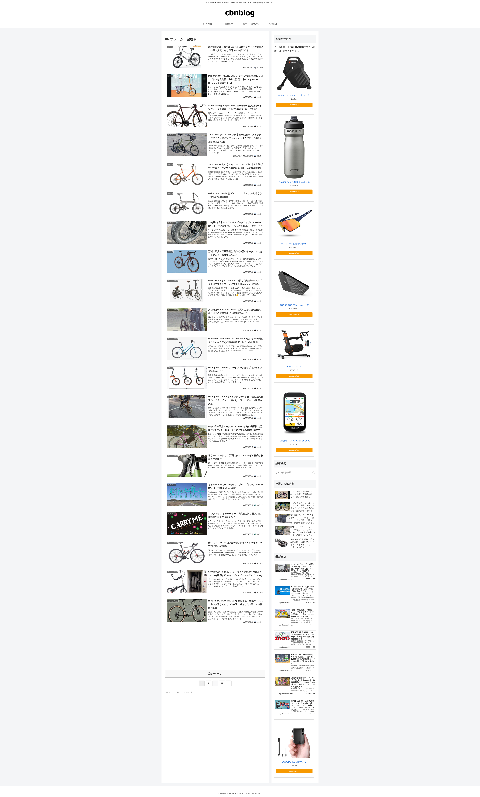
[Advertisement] (215, 649)
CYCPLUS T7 (294, 366)
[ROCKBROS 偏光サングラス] (294, 221)
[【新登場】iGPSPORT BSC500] (294, 412)
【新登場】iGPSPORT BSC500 (294, 440)
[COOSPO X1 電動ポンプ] (294, 739)
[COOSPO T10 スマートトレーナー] (294, 73)
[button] (313, 472)
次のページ (215, 673)
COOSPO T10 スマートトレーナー (294, 95)
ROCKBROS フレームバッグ (294, 305)
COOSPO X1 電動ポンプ (294, 762)
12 (222, 683)
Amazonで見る (294, 104)
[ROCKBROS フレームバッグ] (294, 283)
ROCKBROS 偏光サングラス (294, 243)
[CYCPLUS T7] (294, 344)
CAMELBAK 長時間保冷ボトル (294, 182)
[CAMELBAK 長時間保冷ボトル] (294, 147)
